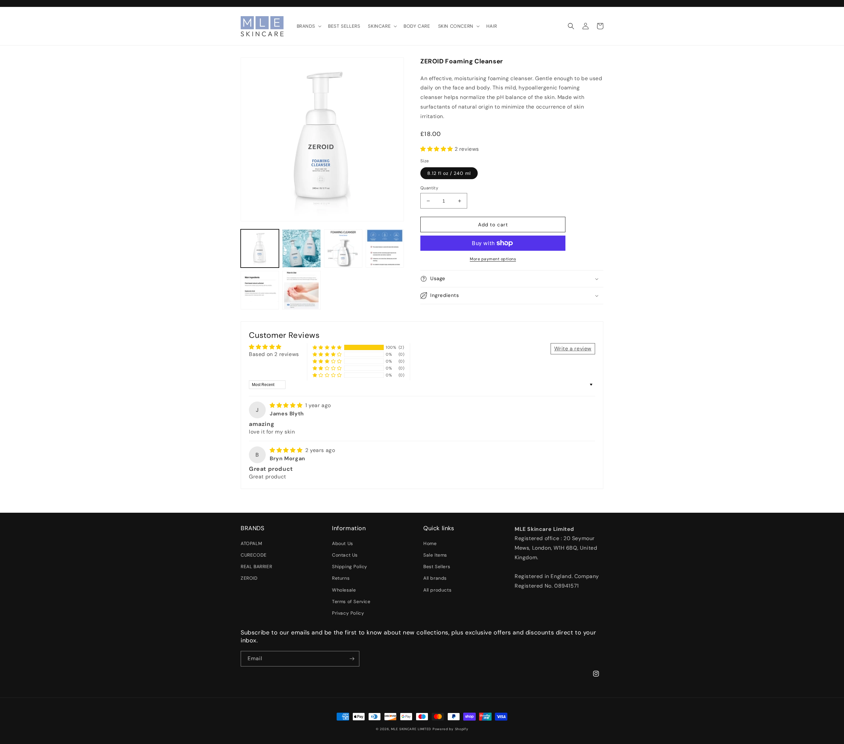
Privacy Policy (348, 613)
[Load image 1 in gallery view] (260, 248)
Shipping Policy (349, 566)
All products (437, 590)
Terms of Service (351, 601)
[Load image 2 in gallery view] (301, 248)
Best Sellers (436, 566)
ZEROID (249, 578)
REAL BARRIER (256, 566)
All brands (435, 578)
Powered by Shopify (450, 729)
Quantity (429, 188)
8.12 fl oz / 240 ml (449, 173)
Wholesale (344, 590)
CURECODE (254, 555)
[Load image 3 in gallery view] (343, 248)
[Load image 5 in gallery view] (260, 290)
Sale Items (435, 555)
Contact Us (345, 555)
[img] (287, 405)
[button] (308, 26)
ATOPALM (251, 543)
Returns (340, 578)
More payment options (493, 259)
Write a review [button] (572, 348)
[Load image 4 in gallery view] (385, 248)
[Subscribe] (352, 658)
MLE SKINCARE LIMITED (411, 729)
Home (430, 543)
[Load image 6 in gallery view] (301, 290)
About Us (342, 543)
